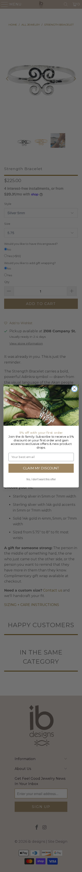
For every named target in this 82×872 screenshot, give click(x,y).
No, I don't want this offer (41, 479)
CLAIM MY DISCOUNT (41, 468)
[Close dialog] (74, 389)
